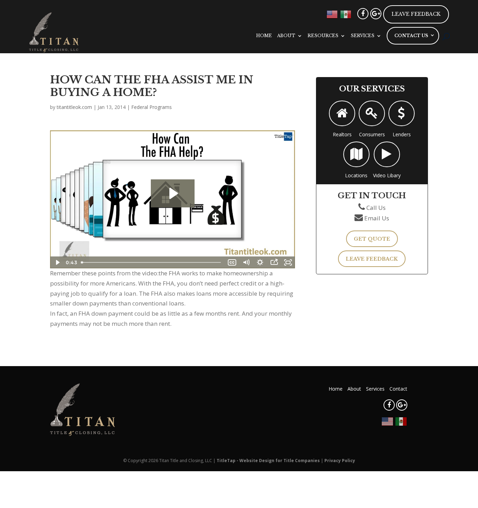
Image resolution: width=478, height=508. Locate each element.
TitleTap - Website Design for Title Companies (268, 461)
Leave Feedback (416, 14)
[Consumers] (372, 113)
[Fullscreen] (288, 262)
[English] (332, 13)
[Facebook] (362, 13)
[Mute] (246, 262)
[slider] (152, 262)
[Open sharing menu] (274, 262)
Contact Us (411, 35)
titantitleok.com (74, 107)
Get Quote (372, 239)
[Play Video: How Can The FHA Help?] (173, 193)
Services (362, 35)
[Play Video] (57, 262)
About (286, 35)
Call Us (376, 208)
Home (264, 35)
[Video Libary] (387, 154)
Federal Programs (151, 107)
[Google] (375, 13)
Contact (398, 388)
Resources (323, 35)
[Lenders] (401, 113)
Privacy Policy (339, 461)
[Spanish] (346, 13)
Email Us (376, 218)
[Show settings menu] (260, 262)
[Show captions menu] (232, 262)
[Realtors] (342, 113)
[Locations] (356, 154)
